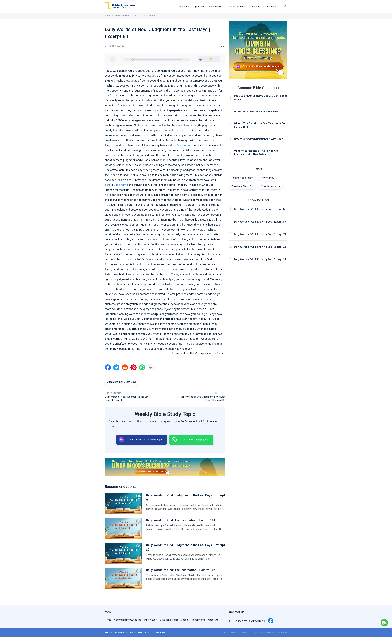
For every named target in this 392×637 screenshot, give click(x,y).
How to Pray (267, 177)
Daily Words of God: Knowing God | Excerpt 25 (260, 246)
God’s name (120, 184)
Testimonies (256, 6)
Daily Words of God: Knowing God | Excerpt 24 (260, 259)
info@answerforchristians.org (249, 620)
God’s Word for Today (125, 15)
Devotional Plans (236, 6)
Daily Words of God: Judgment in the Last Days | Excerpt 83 (202, 398)
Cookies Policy (121, 633)
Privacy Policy (136, 633)
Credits (148, 633)
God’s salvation (182, 145)
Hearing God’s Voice (242, 177)
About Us (271, 6)
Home (108, 15)
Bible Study (215, 6)
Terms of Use (159, 633)
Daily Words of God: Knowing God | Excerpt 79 (260, 234)
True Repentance (270, 186)
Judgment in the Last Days (121, 381)
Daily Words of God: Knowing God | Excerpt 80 (260, 221)
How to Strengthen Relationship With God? (258, 139)
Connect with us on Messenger (359, 609)
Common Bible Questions (191, 6)
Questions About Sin (242, 186)
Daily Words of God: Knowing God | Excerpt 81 (260, 209)
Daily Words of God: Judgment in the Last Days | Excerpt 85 (127, 398)
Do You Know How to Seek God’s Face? (256, 111)
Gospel (184, 619)
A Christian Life (147, 15)
